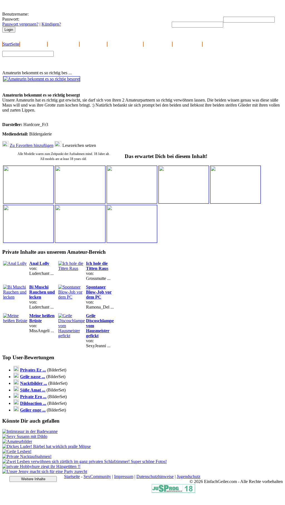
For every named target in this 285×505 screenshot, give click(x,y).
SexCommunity (97, 476)
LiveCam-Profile (187, 44)
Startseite (72, 476)
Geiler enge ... (33, 410)
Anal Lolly (39, 263)
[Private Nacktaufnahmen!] (26, 456)
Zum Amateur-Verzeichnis (80, 58)
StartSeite (11, 44)
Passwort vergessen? (20, 24)
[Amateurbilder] (17, 441)
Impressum (123, 476)
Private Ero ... (33, 396)
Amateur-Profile (158, 44)
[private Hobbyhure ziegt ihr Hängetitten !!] (41, 466)
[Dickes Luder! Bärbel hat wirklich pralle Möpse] (46, 446)
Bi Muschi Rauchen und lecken (42, 292)
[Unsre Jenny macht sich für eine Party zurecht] (44, 471)
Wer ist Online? (93, 44)
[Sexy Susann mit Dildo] (24, 436)
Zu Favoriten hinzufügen (31, 145)
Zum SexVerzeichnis (75, 63)
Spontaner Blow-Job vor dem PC (99, 292)
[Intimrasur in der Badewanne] (30, 431)
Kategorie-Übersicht (125, 44)
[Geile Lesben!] (16, 451)
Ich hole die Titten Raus (97, 266)
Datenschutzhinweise (155, 476)
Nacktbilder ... (33, 383)
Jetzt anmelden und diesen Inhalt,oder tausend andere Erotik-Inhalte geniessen (41, 87)
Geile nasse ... (32, 376)
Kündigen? (51, 24)
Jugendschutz (188, 476)
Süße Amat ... (32, 390)
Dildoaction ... (33, 403)
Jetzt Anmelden (33, 44)
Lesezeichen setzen (79, 145)
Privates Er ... (33, 370)
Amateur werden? (63, 44)
